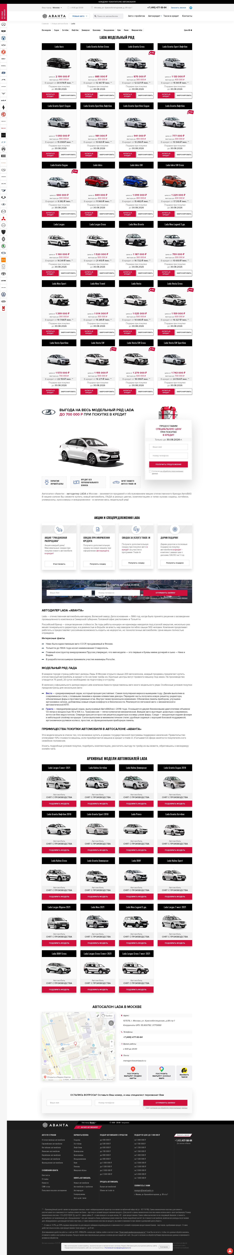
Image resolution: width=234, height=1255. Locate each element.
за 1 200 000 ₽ (140, 1147)
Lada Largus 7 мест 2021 (175, 907)
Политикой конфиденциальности (118, 1248)
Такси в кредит (171, 16)
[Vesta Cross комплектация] (175, 298)
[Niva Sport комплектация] (59, 298)
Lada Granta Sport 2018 (97, 814)
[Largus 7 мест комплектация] (175, 922)
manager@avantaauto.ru (134, 1060)
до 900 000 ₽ (105, 1158)
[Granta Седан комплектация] (59, 180)
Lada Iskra (97, 165)
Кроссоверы (78, 1154)
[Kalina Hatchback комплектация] (97, 782)
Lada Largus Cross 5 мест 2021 (98, 953)
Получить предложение (168, 464)
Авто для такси (80, 1197)
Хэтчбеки (78, 1143)
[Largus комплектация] (59, 239)
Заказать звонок (178, 8)
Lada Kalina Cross (59, 860)
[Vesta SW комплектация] (98, 357)
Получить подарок (175, 563)
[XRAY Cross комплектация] (59, 968)
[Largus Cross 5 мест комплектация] (97, 968)
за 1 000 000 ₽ (140, 1139)
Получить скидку (98, 564)
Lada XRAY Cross (59, 953)
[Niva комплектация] (97, 922)
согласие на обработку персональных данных (168, 598)
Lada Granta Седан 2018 (175, 767)
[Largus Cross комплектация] (98, 239)
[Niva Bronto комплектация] (136, 239)
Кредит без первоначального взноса (89, 482)
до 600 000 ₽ (105, 1147)
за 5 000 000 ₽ (140, 1174)
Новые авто (78, 16)
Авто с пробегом (136, 16)
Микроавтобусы (80, 1170)
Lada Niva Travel (97, 283)
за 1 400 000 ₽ (140, 1154)
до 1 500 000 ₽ (106, 1166)
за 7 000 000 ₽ (140, 1177)
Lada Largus (59, 224)
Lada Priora (136, 814)
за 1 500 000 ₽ (140, 1158)
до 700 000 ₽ (105, 1151)
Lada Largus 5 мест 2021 (59, 767)
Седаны (77, 1139)
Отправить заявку (165, 593)
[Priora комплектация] (136, 829)
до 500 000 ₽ (105, 1143)
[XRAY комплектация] (136, 875)
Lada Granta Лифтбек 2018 (59, 814)
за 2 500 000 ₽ (140, 1166)
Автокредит (154, 16)
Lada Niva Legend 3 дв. (175, 224)
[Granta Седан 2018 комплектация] (175, 782)
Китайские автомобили (51, 1147)
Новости (45, 1182)
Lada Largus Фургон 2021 (59, 907)
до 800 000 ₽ (105, 1154)
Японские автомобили (51, 1151)
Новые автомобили (81, 1182)
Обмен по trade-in (107, 1190)
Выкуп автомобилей (108, 1186)
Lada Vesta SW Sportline (175, 342)
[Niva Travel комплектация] (98, 298)
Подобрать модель (59, 804)
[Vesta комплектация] (136, 298)
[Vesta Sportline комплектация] (59, 357)
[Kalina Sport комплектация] (175, 875)
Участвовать (59, 564)
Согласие (167, 472)
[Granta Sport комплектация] (97, 829)
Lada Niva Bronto (136, 224)
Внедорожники (80, 1158)
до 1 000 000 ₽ (106, 1162)
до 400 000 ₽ (105, 1139)
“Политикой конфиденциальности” (132, 1232)
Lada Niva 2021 (97, 907)
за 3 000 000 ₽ (140, 1170)
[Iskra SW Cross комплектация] (175, 180)
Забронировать (68, 155)
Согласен (164, 1247)
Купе (75, 1162)
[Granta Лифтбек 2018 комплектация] (59, 829)
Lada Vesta (136, 283)
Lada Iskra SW (136, 165)
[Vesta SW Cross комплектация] (136, 357)
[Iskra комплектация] (98, 180)
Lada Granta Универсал (97, 860)
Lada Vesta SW (97, 342)
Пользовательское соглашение (54, 1190)
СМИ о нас (46, 1186)
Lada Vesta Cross (175, 283)
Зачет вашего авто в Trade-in (128, 482)
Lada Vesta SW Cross (136, 342)
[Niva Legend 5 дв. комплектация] (136, 922)
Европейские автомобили (52, 1143)
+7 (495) (183, 1140)
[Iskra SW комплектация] (136, 180)
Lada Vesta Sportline (59, 342)
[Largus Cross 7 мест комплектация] (136, 968)
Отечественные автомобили (53, 1139)
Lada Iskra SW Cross (175, 165)
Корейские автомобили (51, 1154)
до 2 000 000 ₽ (106, 1170)
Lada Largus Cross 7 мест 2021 (136, 953)
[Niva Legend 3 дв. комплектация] (175, 239)
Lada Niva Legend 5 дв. (136, 907)
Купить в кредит (50, 155)
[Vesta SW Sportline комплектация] (175, 357)
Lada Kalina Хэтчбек (98, 767)
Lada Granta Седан (59, 165)
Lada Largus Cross (98, 224)
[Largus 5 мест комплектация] (59, 782)
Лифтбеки (78, 1147)
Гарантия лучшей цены (57, 482)
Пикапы (77, 1166)
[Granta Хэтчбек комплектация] (175, 829)
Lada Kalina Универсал (136, 767)
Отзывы (45, 1178)
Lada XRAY (136, 860)
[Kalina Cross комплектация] (59, 875)
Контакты (187, 16)
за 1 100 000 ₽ (140, 1143)
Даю (166, 598)
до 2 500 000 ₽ (106, 1174)
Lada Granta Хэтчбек (174, 814)
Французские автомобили (52, 1162)
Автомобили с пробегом (83, 1186)
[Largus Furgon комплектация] (59, 922)
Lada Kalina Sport (175, 860)
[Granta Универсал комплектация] (97, 875)
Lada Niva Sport (59, 283)
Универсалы (79, 1151)
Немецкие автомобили (51, 1158)
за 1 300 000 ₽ (140, 1151)
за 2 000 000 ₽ (140, 1162)
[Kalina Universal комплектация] (136, 782)
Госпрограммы (79, 1194)
